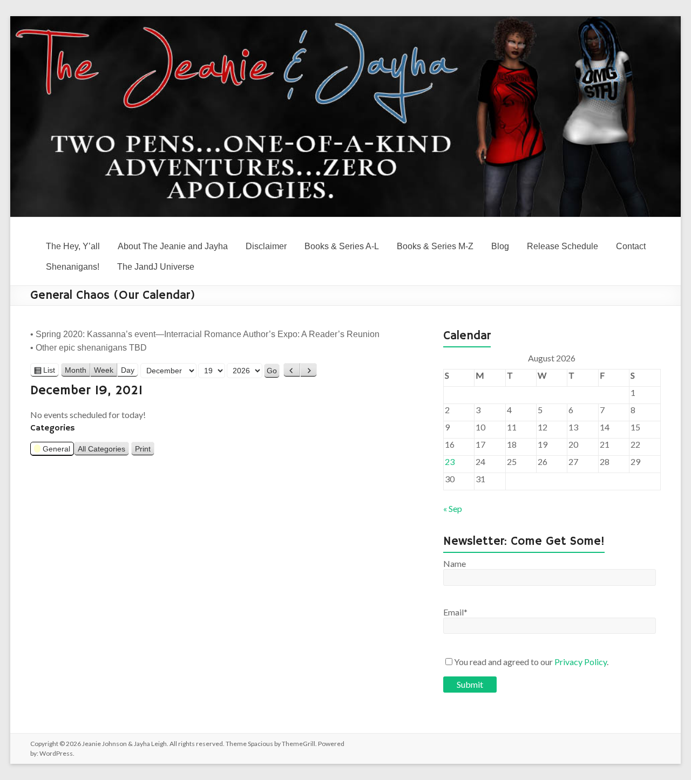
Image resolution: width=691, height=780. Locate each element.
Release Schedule (562, 246)
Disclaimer (266, 246)
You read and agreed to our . (531, 661)
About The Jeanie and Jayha (173, 246)
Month (75, 370)
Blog (500, 246)
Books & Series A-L (341, 246)
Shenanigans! (72, 266)
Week (103, 370)
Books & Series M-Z (435, 246)
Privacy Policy (580, 661)
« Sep (452, 508)
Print (144, 450)
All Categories (101, 448)
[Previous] (291, 370)
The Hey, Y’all (73, 246)
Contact (631, 246)
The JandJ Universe (155, 266)
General (56, 448)
